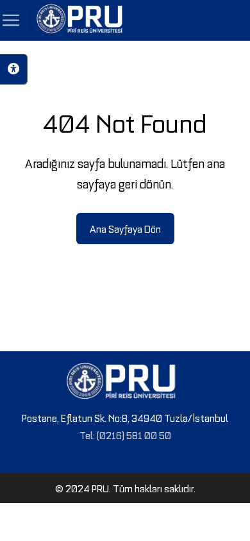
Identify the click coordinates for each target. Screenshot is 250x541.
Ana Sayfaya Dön (125, 228)
